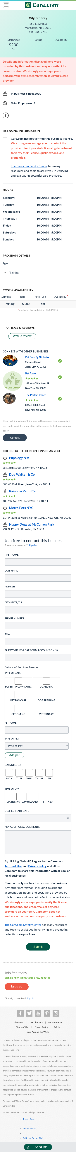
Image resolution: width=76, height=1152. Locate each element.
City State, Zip (13, 603)
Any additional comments (22, 827)
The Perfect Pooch (35, 395)
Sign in (32, 545)
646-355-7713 (38, 32)
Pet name (10, 723)
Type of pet (12, 739)
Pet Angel (30, 373)
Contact (15, 437)
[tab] (38, 667)
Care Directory (36, 1022)
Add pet (14, 755)
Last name (11, 571)
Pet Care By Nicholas (37, 357)
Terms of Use (13, 866)
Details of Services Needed (22, 667)
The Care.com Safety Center (23, 924)
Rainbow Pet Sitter (23, 491)
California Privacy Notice (34, 1138)
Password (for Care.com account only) (31, 650)
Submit (38, 946)
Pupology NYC (19, 458)
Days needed (13, 765)
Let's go (16, 986)
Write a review (22, 336)
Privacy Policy (37, 866)
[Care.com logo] (40, 6)
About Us (18, 1022)
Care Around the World (38, 1032)
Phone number (14, 618)
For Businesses (55, 1022)
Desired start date (17, 811)
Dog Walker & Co (22, 474)
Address (10, 587)
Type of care (13, 673)
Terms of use (28, 1119)
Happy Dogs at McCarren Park (31, 524)
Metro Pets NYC (21, 508)
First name (11, 555)
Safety (57, 1027)
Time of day (12, 789)
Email (8, 634)
